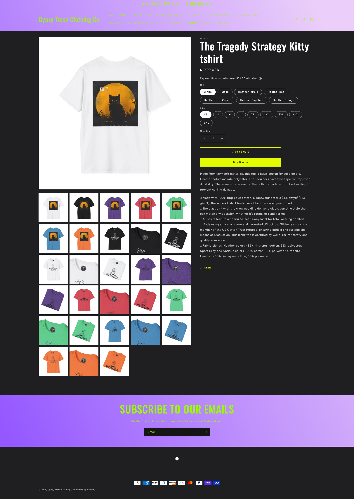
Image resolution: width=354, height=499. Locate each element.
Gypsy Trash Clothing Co (61, 489)
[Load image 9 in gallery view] (145, 238)
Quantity (205, 131)
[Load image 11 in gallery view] (53, 269)
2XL (266, 114)
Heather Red (276, 91)
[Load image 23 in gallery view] (114, 330)
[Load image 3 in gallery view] (114, 207)
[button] (296, 19)
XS (206, 114)
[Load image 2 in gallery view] (84, 207)
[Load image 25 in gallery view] (176, 330)
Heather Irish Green (217, 100)
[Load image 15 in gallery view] (176, 269)
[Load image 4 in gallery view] (145, 207)
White (208, 91)
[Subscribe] (206, 432)
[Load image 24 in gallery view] (145, 330)
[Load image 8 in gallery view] (114, 238)
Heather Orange (283, 100)
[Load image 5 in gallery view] (176, 207)
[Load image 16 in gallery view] (53, 299)
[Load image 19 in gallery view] (145, 299)
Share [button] (208, 267)
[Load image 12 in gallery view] (84, 269)
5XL (206, 123)
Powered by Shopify (84, 489)
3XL (281, 114)
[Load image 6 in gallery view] (53, 238)
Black (225, 91)
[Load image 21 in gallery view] (53, 330)
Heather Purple (248, 91)
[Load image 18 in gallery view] (114, 299)
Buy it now (240, 162)
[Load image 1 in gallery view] (53, 207)
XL (253, 114)
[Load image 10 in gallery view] (176, 238)
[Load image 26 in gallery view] (53, 361)
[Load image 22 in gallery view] (84, 330)
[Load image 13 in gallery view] (114, 269)
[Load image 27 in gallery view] (84, 361)
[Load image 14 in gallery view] (145, 269)
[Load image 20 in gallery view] (176, 299)
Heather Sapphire (251, 100)
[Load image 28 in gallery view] (114, 361)
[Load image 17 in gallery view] (84, 299)
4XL (295, 114)
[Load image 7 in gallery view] (84, 238)
